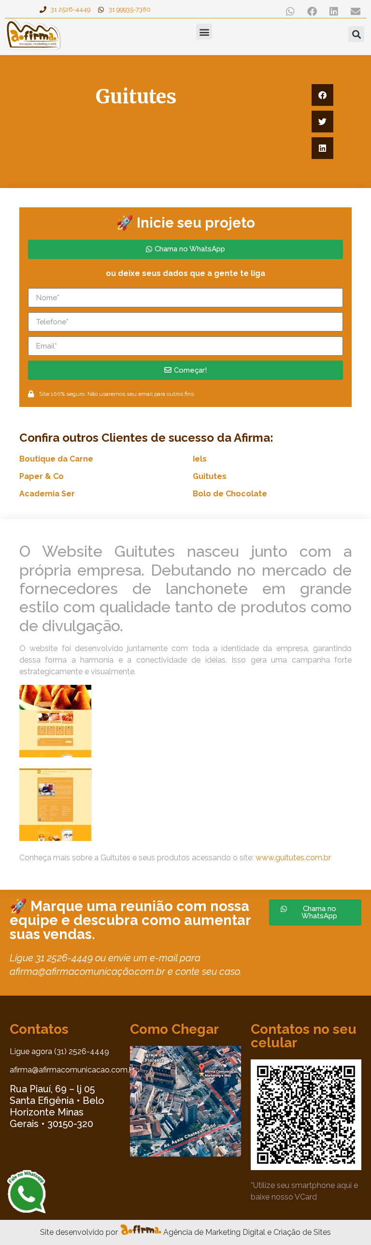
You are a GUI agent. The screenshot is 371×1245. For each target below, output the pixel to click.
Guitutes (210, 476)
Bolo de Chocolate (230, 493)
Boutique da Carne (56, 458)
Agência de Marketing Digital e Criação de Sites (247, 1232)
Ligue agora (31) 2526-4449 (59, 1051)
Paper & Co (41, 476)
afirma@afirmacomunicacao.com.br (73, 1069)
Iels (200, 458)
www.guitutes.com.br (293, 857)
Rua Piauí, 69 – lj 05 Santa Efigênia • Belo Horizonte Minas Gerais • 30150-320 (57, 1106)
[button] (290, 11)
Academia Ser (47, 493)
